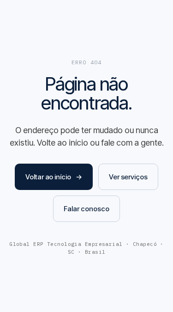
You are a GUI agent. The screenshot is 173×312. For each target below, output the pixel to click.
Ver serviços (128, 176)
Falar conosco (86, 208)
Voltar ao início (53, 176)
